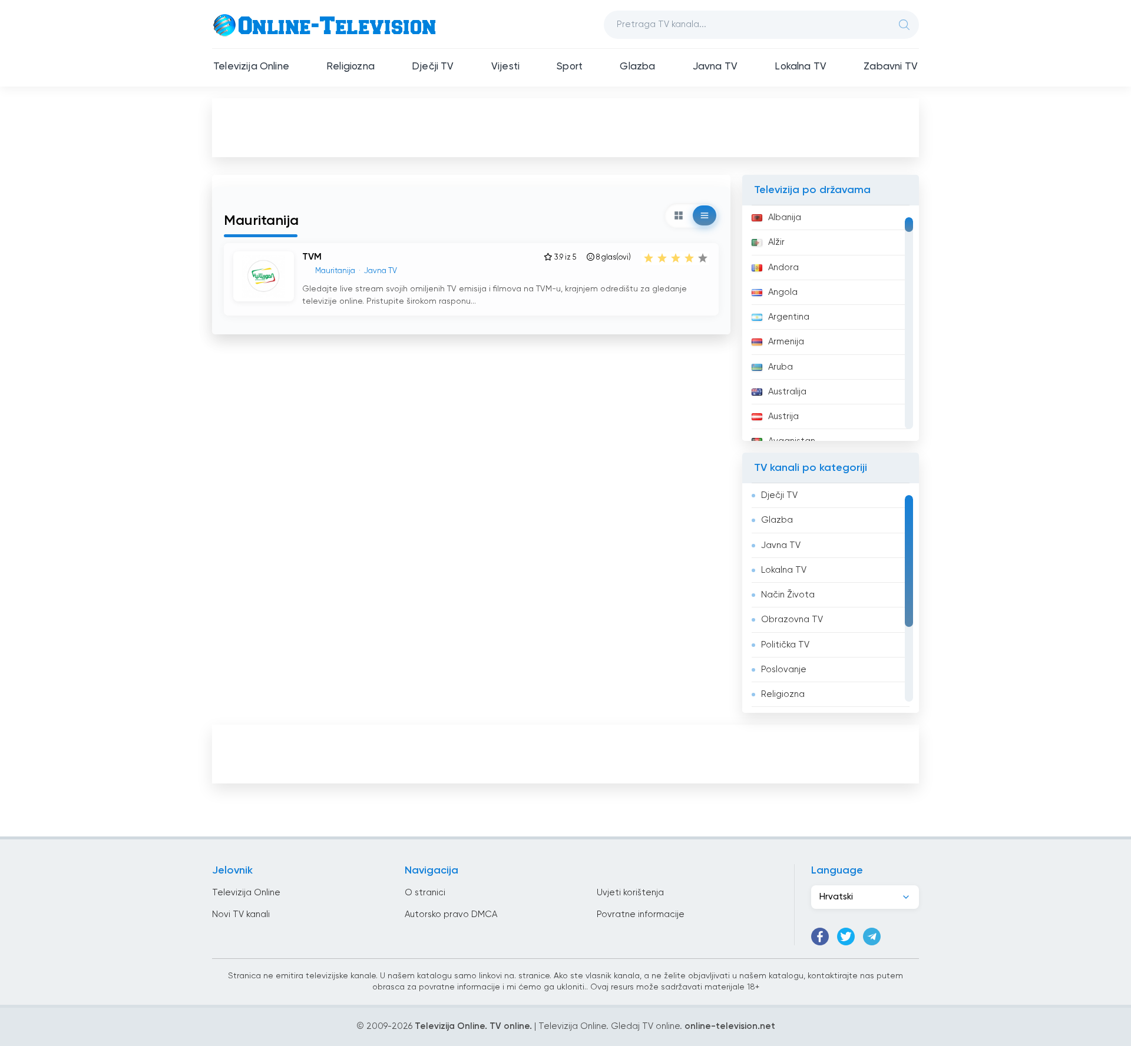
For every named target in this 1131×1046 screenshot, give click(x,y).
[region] (830, 323)
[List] (704, 215)
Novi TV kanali (241, 914)
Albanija (784, 217)
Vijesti (505, 67)
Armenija (786, 341)
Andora (783, 267)
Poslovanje (783, 669)
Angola (783, 292)
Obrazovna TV (792, 619)
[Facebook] (820, 936)
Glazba (637, 67)
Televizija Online (251, 67)
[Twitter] (846, 936)
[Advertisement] (565, 127)
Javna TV (715, 67)
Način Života (788, 594)
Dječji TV (433, 67)
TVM (312, 257)
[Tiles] (678, 215)
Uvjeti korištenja (630, 892)
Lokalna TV (800, 67)
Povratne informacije (640, 914)
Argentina (788, 317)
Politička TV (785, 644)
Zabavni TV (891, 67)
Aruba (780, 367)
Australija (787, 391)
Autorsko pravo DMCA (451, 914)
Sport (570, 67)
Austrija (783, 416)
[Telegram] (872, 936)
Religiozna (350, 67)
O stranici (425, 892)
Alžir (776, 242)
